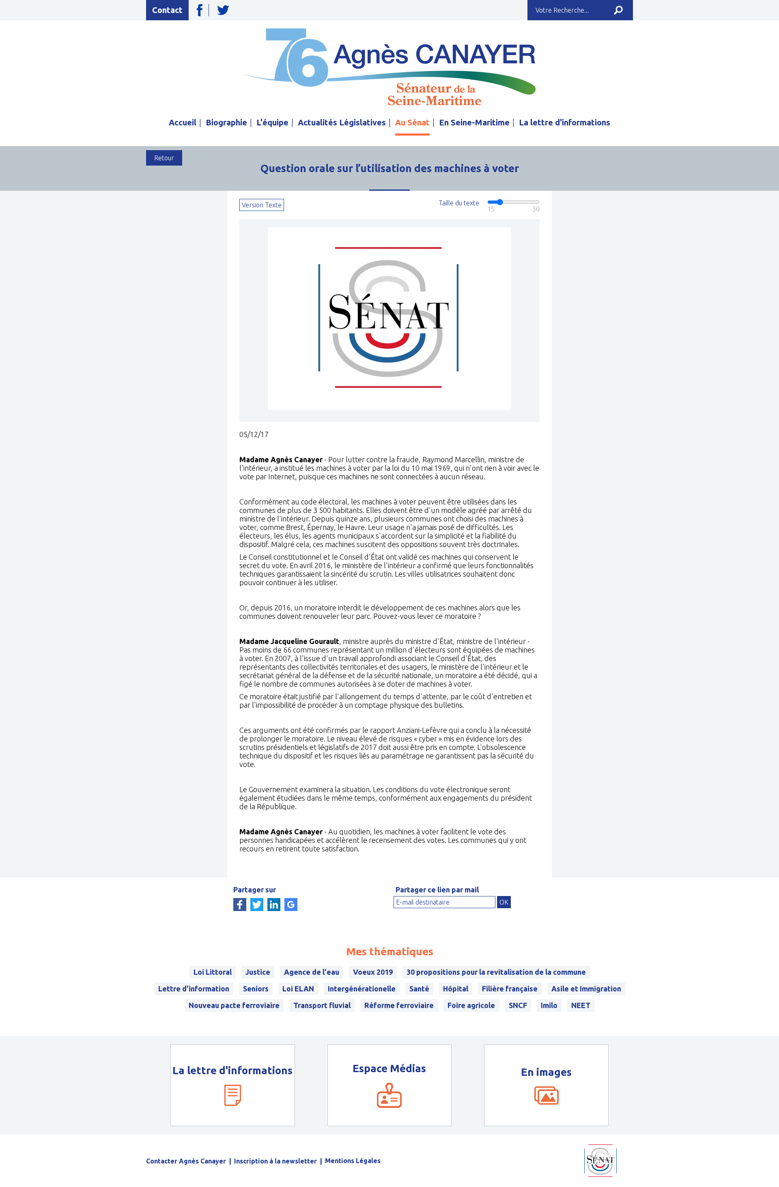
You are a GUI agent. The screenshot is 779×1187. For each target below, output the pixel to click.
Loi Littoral (213, 972)
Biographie (226, 122)
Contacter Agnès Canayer (186, 1161)
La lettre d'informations (564, 122)
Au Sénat (412, 122)
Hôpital (455, 988)
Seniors (256, 988)
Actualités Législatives (342, 122)
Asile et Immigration (586, 988)
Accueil (182, 122)
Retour (164, 158)
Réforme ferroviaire (399, 1005)
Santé (419, 988)
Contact (167, 10)
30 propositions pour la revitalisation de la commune (496, 972)
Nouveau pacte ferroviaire (234, 1005)
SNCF (518, 1005)
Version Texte (262, 205)
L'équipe (272, 122)
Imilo (549, 1005)
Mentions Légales (353, 1160)
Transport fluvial (322, 1005)
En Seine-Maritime (474, 122)
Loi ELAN (298, 988)
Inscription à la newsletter (275, 1161)
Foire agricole (471, 1005)
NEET (580, 1005)
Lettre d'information (193, 988)
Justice (257, 972)
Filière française (510, 988)
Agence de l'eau (311, 972)
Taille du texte (459, 203)
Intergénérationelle (362, 988)
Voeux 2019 (373, 972)
